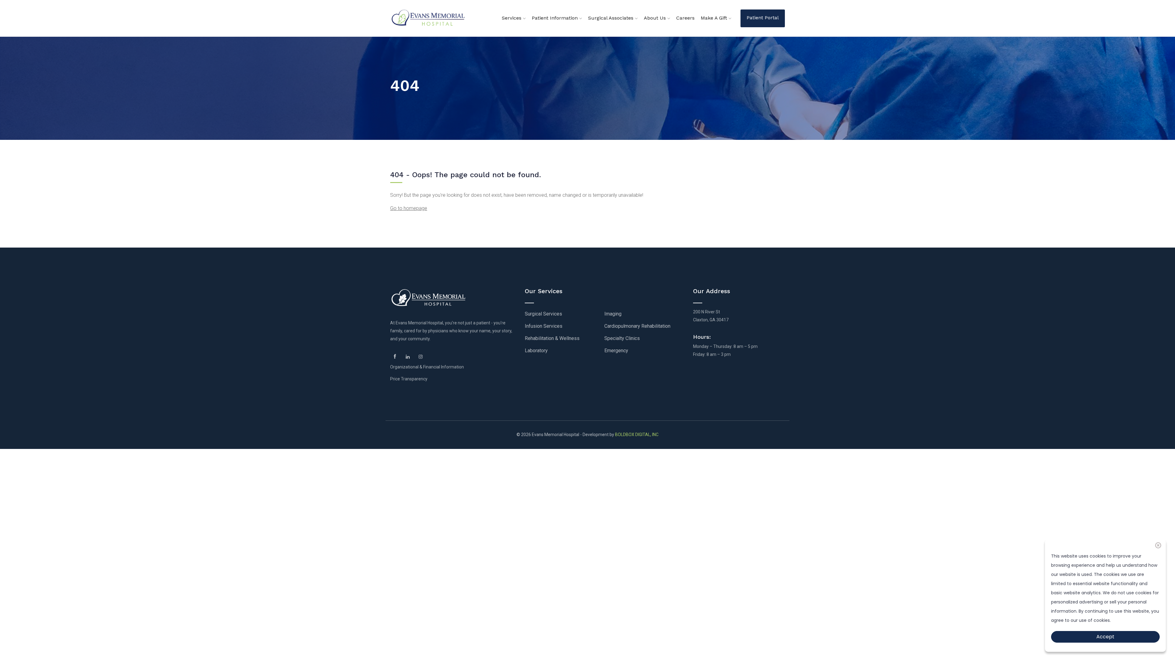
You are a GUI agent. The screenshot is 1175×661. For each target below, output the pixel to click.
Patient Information (555, 18)
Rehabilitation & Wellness (552, 338)
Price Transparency (408, 378)
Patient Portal (763, 18)
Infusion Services (543, 326)
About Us (655, 18)
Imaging (612, 314)
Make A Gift (715, 18)
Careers (685, 18)
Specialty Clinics (622, 338)
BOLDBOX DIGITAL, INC (636, 434)
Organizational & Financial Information (427, 366)
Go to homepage (408, 208)
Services (512, 18)
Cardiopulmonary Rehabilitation (637, 326)
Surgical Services (543, 314)
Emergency (616, 350)
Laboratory (536, 350)
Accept (1105, 636)
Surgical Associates (611, 18)
